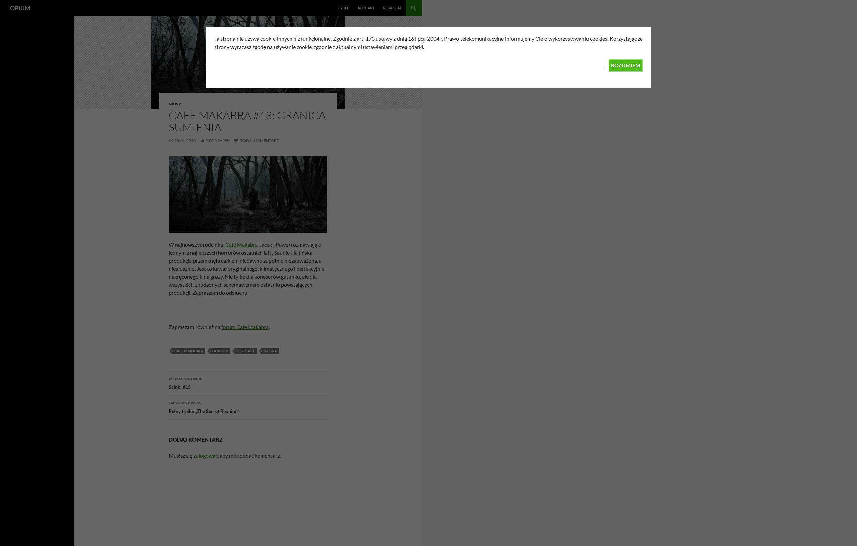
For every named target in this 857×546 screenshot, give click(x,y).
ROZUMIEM (625, 65)
